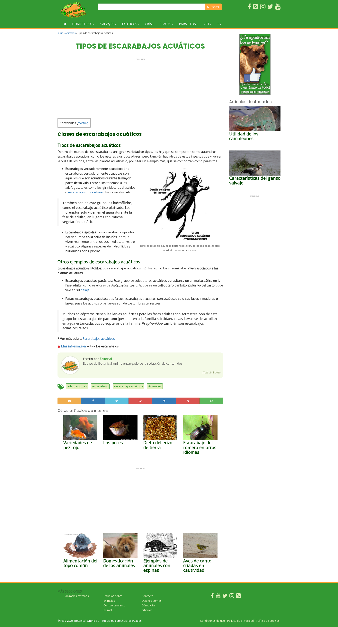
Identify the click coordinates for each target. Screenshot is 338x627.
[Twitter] (224, 596)
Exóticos (129, 24)
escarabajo (100, 386)
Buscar (214, 7)
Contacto (147, 596)
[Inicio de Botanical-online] (64, 24)
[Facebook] (212, 596)
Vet (206, 24)
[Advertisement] (140, 87)
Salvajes (107, 24)
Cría (148, 24)
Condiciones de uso (212, 620)
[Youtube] (218, 596)
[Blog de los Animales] (238, 596)
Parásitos (187, 24)
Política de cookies (268, 620)
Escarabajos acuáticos (99, 338)
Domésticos (82, 24)
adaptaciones (77, 386)
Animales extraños (77, 596)
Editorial (106, 359)
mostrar (83, 123)
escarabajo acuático (128, 386)
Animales (70, 33)
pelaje (85, 290)
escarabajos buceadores (86, 192)
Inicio (60, 33)
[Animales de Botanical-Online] (76, 10)
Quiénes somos (152, 601)
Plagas (165, 24)
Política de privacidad (240, 620)
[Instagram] (231, 596)
